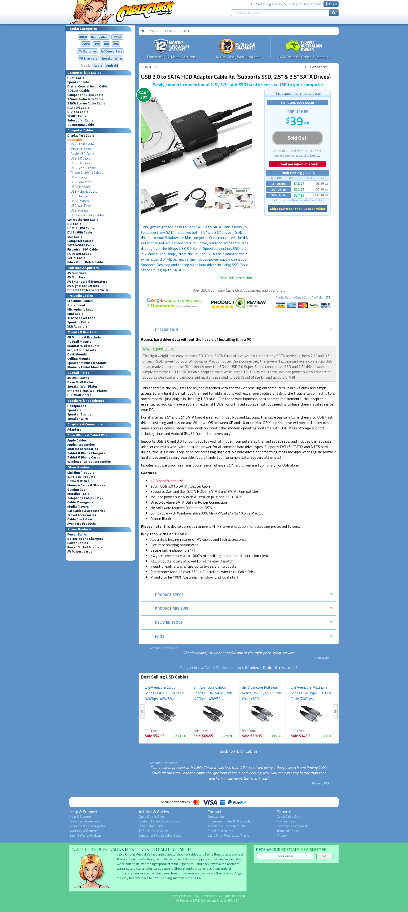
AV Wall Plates (78, 378)
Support (289, 3)
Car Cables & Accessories (86, 511)
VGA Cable (74, 236)
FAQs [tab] (159, 636)
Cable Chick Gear (80, 519)
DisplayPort (100, 37)
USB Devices (80, 201)
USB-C (117, 37)
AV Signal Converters (83, 286)
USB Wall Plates (79, 395)
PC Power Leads (79, 253)
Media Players (78, 506)
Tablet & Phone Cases (83, 457)
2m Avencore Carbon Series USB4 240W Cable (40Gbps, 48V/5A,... (164, 692)
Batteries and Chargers (85, 538)
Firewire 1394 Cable (82, 249)
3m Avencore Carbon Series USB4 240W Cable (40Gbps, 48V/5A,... (213, 692)
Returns (303, 3)
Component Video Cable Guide (160, 835)
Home (150, 31)
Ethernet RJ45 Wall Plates (87, 391)
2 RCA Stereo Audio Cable (86, 103)
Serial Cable (76, 258)
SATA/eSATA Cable (80, 245)
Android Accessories (82, 449)
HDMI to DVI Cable (80, 228)
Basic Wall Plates (80, 382)
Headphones (76, 406)
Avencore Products (81, 523)
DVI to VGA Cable (79, 232)
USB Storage (80, 210)
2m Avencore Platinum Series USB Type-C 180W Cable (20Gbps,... (311, 692)
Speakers (74, 410)
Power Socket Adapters (85, 547)
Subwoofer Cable (80, 120)
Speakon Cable (78, 322)
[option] (196, 137)
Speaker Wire (111, 58)
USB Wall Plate (81, 205)
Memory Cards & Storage (86, 485)
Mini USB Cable (81, 149)
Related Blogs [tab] (169, 622)
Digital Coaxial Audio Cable (87, 86)
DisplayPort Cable (80, 135)
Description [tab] (166, 330)
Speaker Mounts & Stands (86, 363)
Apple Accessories (81, 444)
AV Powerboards (79, 551)
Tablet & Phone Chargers (86, 453)
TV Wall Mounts (79, 341)
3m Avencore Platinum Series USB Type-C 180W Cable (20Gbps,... (262, 692)
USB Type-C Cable (83, 167)
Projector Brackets (81, 350)
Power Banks (77, 534)
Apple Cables (77, 440)
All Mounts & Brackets (84, 337)
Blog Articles (273, 3)
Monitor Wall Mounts (83, 346)
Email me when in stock (297, 164)
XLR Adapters (77, 326)
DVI (106, 44)
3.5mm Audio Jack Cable (85, 99)
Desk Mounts (77, 354)
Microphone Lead (80, 309)
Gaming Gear (77, 489)
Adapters (74, 429)
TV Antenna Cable (80, 124)
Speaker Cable (78, 82)
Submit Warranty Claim (85, 835)
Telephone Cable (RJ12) (84, 498)
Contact (316, 3)
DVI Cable (74, 224)
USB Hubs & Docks (84, 191)
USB (97, 44)
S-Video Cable (77, 112)
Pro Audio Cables (80, 301)
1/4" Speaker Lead (81, 318)
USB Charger (80, 196)
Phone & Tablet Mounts (85, 367)
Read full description (236, 278)
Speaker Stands (79, 414)
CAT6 (86, 44)
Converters (111, 51)
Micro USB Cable (82, 144)
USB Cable (75, 140)
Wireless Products (81, 477)
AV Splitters (76, 277)
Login (332, 3)
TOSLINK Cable (78, 90)
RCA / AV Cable (78, 107)
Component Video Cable (85, 95)
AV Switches (87, 51)
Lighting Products (80, 472)
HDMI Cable (76, 78)
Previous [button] (142, 202)
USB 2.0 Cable (80, 158)
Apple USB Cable (82, 153)
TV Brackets (88, 58)
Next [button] (252, 202)
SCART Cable (76, 116)
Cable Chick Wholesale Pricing (228, 835)
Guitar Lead (76, 305)
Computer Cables (80, 241)
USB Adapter (80, 177)
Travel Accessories (81, 515)
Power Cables (77, 543)
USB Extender (80, 186)
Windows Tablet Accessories (89, 461)
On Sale (256, 3)
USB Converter (81, 182)
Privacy (282, 835)
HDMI (83, 37)
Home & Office (78, 481)
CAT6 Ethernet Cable (82, 219)
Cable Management (82, 502)
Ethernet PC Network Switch (88, 290)
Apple (98, 65)
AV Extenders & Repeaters (87, 281)
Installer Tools (78, 494)
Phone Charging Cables (87, 172)
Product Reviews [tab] (171, 608)
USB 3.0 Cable (80, 163)
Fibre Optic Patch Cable (85, 262)
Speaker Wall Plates (82, 386)
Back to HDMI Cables (239, 751)
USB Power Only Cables (87, 215)
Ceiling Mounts (78, 358)
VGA (116, 44)
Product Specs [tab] (169, 594)
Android (112, 65)
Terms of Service (288, 830)
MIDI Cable (75, 313)
